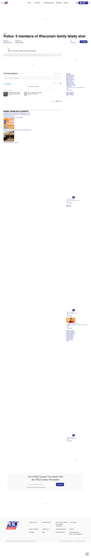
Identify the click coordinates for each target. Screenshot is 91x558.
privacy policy (42, 487)
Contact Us (45, 529)
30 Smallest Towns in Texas (72, 313)
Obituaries (69, 323)
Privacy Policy (33, 522)
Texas (68, 199)
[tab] (8, 83)
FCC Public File (60, 532)
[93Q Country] (12, 529)
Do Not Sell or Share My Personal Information (62, 524)
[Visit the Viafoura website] (59, 101)
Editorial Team (8, 42)
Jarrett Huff (72, 199)
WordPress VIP (69, 541)
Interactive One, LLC (20, 541)
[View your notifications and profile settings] (77, 2)
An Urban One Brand (80, 541)
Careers (71, 529)
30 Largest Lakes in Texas (72, 438)
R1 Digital (31, 532)
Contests (37, 2)
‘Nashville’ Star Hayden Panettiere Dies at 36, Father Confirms (77, 325)
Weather (58, 2)
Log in (56, 73)
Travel (68, 312)
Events (66, 2)
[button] (45, 33)
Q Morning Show (49, 2)
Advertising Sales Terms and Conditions (75, 533)
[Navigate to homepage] (8, 3)
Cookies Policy (46, 522)
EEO (43, 532)
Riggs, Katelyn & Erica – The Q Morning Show (76, 87)
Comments (73, 42)
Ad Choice (73, 522)
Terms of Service (33, 529)
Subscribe (60, 484)
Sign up (59, 73)
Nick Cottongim (74, 323)
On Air (29, 2)
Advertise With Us (61, 529)
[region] (33, 87)
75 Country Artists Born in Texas (73, 200)
